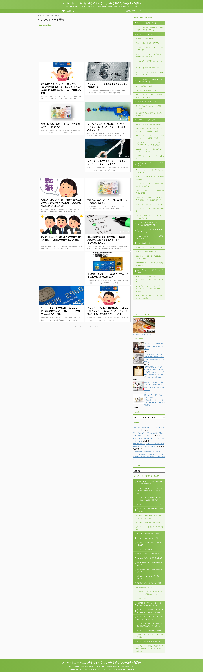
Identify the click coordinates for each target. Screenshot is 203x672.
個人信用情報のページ (71, 11)
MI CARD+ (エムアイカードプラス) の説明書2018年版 (150, 237)
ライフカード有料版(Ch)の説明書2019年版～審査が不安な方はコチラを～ (149, 28)
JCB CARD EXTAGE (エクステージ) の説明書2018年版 (149, 264)
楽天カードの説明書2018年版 (145, 38)
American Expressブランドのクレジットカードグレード (149, 171)
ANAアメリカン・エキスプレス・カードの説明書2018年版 (150, 192)
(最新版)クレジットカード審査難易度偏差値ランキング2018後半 (150, 482)
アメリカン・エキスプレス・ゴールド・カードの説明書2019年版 (150, 185)
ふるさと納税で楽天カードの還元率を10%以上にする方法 (149, 48)
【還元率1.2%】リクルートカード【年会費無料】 (150, 157)
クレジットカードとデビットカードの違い (150, 504)
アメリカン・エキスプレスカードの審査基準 (150, 204)
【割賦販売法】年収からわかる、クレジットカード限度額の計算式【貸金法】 (150, 604)
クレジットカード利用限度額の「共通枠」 (150, 630)
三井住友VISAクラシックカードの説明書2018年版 (148, 107)
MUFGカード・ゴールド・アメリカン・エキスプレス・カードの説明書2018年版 (150, 130)
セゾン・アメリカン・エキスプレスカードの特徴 (150, 271)
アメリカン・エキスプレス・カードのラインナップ (150, 164)
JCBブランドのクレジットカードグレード (149, 247)
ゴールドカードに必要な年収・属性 (148, 538)
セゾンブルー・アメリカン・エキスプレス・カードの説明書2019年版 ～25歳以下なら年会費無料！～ (150, 288)
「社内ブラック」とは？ (144, 598)
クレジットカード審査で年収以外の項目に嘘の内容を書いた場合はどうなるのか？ (150, 611)
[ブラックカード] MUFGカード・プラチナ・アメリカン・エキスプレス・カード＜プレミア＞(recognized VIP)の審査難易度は (154, 400)
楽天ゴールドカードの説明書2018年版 (148, 43)
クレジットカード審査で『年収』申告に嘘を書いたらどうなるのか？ (150, 618)
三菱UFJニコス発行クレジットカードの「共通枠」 (149, 636)
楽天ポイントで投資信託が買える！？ (147, 68)
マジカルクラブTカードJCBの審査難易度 (149, 558)
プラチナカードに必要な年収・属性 (148, 534)
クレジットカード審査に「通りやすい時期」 (149, 528)
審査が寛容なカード (134, 11)
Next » (97, 327)
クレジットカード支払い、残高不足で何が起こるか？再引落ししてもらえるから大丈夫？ (149, 648)
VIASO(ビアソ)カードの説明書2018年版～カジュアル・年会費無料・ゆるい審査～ (150, 150)
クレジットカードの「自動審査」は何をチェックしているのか (149, 517)
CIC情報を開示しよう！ (144, 587)
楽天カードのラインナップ (145, 34)
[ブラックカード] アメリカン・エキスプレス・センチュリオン (149, 217)
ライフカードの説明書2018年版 (146, 23)
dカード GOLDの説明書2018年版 (146, 90)
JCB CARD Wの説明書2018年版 (146, 252)
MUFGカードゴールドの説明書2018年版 (148, 124)
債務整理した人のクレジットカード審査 (149, 583)
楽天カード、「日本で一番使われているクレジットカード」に (150, 73)
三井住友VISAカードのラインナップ (148, 102)
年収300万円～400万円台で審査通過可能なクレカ (149, 570)
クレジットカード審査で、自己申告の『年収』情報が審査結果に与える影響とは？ (150, 625)
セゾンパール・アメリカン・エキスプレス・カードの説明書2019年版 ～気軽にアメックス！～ (150, 279)
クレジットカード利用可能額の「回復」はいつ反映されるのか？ (154, 346)
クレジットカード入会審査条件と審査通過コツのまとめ (150, 510)
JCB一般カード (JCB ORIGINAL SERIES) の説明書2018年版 (149, 257)
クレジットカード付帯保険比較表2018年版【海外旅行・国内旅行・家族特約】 (150, 499)
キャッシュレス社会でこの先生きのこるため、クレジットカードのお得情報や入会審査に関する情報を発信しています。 (101, 666)
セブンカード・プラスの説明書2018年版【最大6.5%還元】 (149, 230)
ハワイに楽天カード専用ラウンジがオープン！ (149, 62)
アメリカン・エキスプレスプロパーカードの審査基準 (150, 544)
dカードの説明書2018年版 (144, 86)
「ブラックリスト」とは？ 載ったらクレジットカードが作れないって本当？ (149, 593)
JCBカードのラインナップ (145, 243)
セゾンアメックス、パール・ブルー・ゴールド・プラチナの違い (150, 297)
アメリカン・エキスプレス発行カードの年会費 (150, 210)
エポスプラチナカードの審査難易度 (148, 553)
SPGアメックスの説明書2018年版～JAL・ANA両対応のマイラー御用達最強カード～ (149, 198)
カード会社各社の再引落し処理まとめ (148, 642)
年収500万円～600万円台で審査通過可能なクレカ (149, 563)
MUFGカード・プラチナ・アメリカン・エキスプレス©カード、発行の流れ (150, 143)
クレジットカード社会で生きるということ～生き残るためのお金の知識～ (101, 3)
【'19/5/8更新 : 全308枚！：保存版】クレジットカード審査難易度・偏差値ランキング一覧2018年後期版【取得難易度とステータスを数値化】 (154, 372)
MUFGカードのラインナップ (146, 120)
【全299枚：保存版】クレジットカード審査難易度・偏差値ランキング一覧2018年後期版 (150, 490)
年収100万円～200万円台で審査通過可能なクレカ (149, 577)
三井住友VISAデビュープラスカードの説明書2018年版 (149, 114)
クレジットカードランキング (142, 334)
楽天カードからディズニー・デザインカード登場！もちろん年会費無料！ (150, 55)
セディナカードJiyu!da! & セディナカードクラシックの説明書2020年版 (150, 224)
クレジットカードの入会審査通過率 (148, 522)
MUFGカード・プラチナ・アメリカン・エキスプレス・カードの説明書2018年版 (150, 137)
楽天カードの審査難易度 (144, 549)
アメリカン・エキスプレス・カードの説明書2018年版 (150, 178)
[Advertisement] (56, 43)
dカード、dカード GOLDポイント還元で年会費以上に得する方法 (149, 96)
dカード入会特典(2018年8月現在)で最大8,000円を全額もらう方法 (149, 80)
